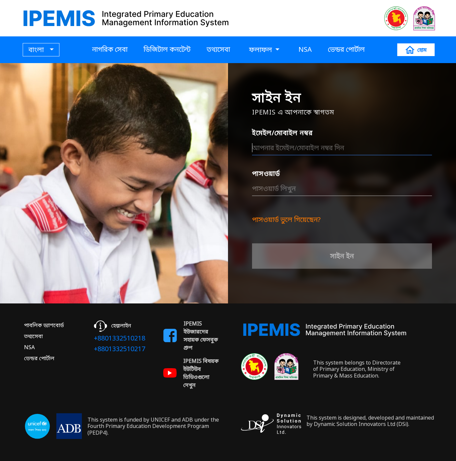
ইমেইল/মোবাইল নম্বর (282, 132)
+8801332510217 (119, 348)
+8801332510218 (119, 337)
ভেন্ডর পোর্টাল (346, 49)
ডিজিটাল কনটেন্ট (167, 49)
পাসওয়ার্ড (266, 173)
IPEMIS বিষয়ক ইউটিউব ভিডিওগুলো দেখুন (201, 373)
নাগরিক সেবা (110, 49)
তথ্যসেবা (218, 49)
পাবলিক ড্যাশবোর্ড (44, 325)
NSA (305, 49)
